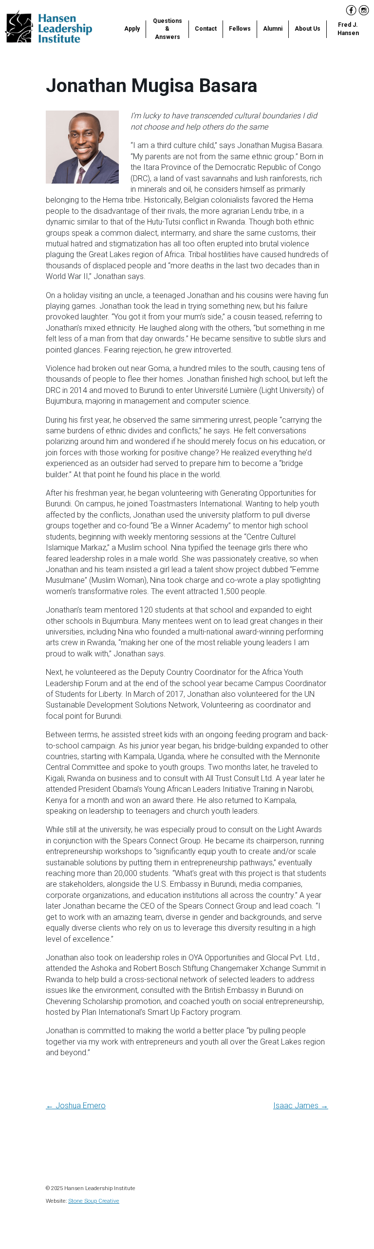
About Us (307, 28)
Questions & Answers (167, 29)
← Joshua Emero (76, 1105)
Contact (206, 28)
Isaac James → (300, 1105)
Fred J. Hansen (348, 29)
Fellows (240, 28)
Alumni (272, 28)
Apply (132, 28)
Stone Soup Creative (93, 1200)
